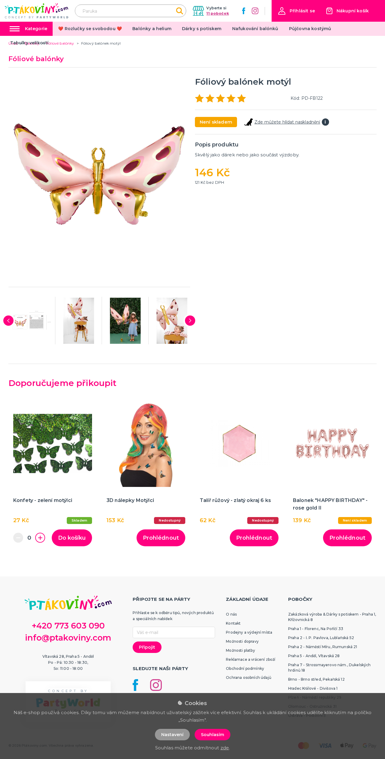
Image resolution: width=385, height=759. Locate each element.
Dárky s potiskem (202, 28)
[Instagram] (255, 11)
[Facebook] (243, 11)
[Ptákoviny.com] (36, 10)
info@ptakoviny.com (68, 638)
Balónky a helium (151, 28)
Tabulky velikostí (29, 42)
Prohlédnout (161, 538)
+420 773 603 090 (68, 626)
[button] (296, 11)
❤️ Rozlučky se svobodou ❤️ (90, 28)
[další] (190, 320)
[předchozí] (8, 320)
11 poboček (217, 13)
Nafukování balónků (255, 28)
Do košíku (72, 538)
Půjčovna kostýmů (310, 28)
